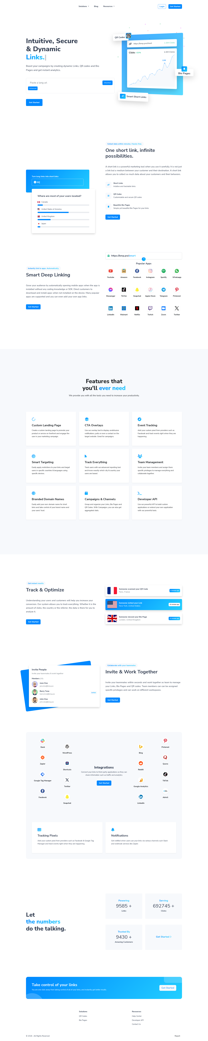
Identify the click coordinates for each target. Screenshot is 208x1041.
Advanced (32, 88)
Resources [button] (108, 6)
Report (177, 1036)
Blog (96, 6)
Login (161, 6)
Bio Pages (83, 1020)
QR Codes (83, 1016)
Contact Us (136, 1024)
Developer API (138, 1020)
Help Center (137, 1016)
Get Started (175, 6)
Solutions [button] (83, 6)
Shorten (107, 82)
